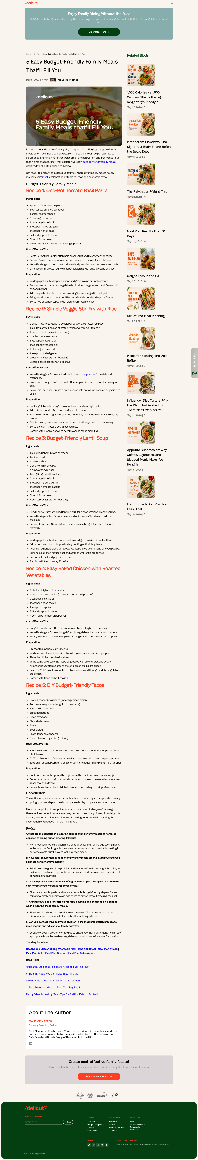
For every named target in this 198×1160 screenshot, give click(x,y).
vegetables (89, 374)
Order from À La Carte (97, 1076)
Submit (68, 1122)
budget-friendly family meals (99, 162)
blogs (36, 54)
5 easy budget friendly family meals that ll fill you (63, 54)
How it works (92, 1130)
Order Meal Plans (97, 31)
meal (45, 177)
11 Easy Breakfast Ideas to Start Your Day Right (53, 987)
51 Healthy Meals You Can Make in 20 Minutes (52, 973)
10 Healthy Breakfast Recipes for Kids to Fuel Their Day (57, 967)
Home (28, 54)
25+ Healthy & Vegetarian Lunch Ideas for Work (53, 980)
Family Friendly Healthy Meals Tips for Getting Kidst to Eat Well (62, 994)
